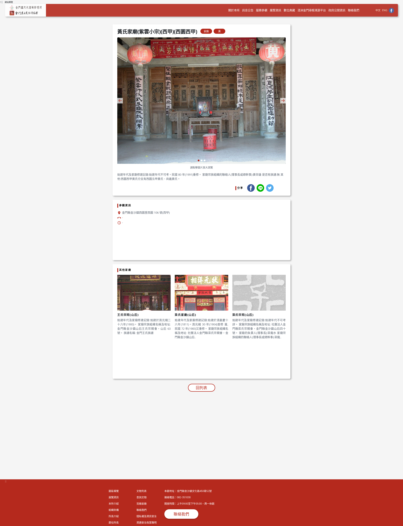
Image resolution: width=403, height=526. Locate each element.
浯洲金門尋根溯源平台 (312, 10)
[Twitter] (270, 187)
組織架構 (114, 510)
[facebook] (251, 187)
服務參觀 (261, 10)
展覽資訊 (275, 10)
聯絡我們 (353, 10)
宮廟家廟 (141, 503)
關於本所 (234, 10)
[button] (283, 100)
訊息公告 (247, 10)
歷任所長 (114, 522)
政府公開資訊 (336, 10)
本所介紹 (114, 503)
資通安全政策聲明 (146, 522)
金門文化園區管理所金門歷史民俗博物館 (25, 10)
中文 (377, 10)
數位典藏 (289, 10)
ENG (384, 10)
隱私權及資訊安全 (146, 516)
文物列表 (141, 491)
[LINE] (260, 187)
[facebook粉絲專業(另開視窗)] (391, 10)
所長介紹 (114, 516)
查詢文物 (141, 497)
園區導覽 (114, 491)
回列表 (201, 387)
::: (0, 2)
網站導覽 (9, 2)
